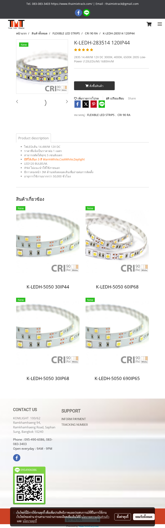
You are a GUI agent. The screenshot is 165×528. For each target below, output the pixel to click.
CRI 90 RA (124, 115)
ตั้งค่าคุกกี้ (122, 517)
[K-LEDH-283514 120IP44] (42, 67)
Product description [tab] (33, 138)
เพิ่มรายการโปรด (88, 98)
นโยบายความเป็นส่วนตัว (95, 517)
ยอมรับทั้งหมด (143, 517)
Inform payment (73, 419)
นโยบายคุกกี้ (30, 521)
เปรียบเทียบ (116, 98)
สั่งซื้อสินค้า (96, 86)
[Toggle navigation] (159, 24)
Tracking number (74, 425)
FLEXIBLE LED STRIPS (101, 115)
